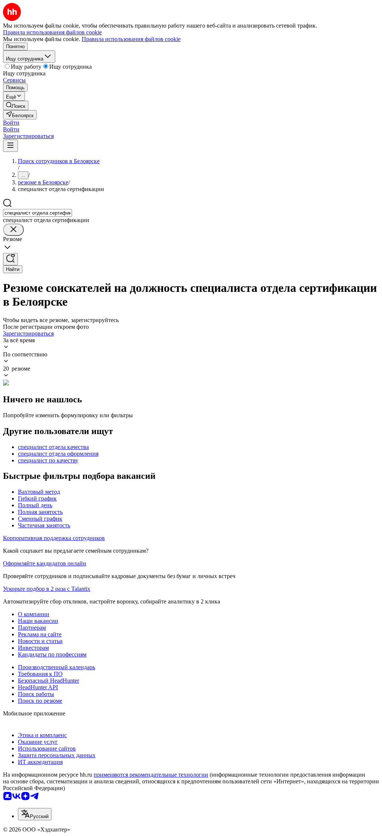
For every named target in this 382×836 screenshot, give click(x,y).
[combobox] (37, 213)
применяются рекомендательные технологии (151, 774)
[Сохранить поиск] (10, 259)
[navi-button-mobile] (10, 146)
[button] (11, 122)
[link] (15, 105)
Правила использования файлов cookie (131, 39)
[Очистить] (13, 230)
